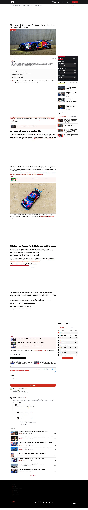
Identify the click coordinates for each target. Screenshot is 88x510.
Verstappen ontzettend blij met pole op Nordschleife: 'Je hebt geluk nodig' (30, 342)
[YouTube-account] (46, 502)
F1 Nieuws (13, 30)
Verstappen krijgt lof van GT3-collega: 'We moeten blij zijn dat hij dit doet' (30, 345)
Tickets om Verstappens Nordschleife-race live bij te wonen (21, 73)
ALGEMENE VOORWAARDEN (62, 501)
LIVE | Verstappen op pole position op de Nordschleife (26, 125)
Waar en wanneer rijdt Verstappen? (17, 76)
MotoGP (19, 465)
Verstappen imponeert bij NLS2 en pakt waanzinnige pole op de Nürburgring (31, 338)
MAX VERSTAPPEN (18, 5)
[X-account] (35, 502)
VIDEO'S (31, 2)
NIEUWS (22, 2)
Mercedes (30, 259)
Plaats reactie (33, 385)
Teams (72, 327)
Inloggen (74, 2)
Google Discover (43, 216)
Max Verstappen (13, 80)
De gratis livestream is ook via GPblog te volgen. (44, 138)
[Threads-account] (52, 502)
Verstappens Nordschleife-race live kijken (18, 71)
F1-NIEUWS (12, 5)
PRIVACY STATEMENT (73, 501)
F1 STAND (36, 2)
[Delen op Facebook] (47, 369)
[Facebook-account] (38, 502)
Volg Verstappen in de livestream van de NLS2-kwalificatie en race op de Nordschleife (33, 178)
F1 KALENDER (41, 2)
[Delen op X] (50, 369)
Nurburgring (22, 370)
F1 (19, 352)
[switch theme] (67, 2)
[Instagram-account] (41, 502)
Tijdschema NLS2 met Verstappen (17, 77)
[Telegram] (52, 369)
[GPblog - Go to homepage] (13, 502)
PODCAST (27, 2)
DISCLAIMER (74, 503)
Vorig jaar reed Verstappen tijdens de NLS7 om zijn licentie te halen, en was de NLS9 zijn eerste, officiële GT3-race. (32, 119)
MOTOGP (24, 5)
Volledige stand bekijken (67, 357)
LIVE (40, 5)
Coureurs (62, 327)
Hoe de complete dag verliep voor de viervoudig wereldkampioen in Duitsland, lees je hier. (32, 260)
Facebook (36, 350)
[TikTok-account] (44, 502)
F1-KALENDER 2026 (30, 5)
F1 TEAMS (47, 2)
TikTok (45, 350)
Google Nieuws (51, 216)
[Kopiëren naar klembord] (55, 369)
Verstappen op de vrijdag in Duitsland (18, 74)
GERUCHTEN (36, 5)
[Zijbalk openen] (19, 2)
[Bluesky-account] (49, 502)
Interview (20, 445)
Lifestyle (20, 449)
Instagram (40, 350)
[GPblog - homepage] (12, 2)
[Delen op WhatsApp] (45, 369)
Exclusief (20, 455)
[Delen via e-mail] (55, 372)
